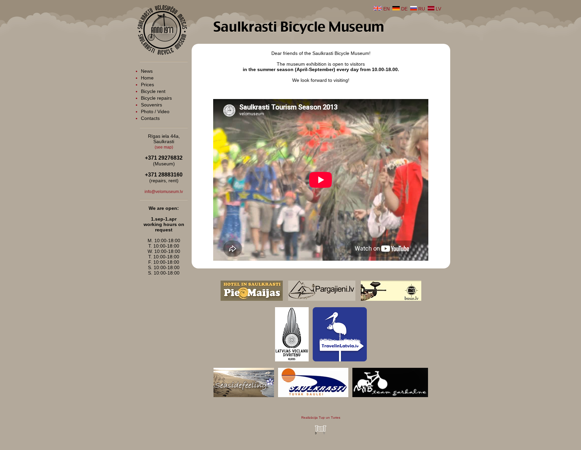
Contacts (150, 118)
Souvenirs (151, 104)
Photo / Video (155, 111)
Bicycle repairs (156, 98)
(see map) (164, 147)
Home (147, 78)
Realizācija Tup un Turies (320, 417)
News (147, 71)
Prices (147, 84)
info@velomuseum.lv (164, 191)
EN (386, 8)
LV (437, 8)
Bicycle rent (153, 91)
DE (404, 8)
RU (421, 8)
